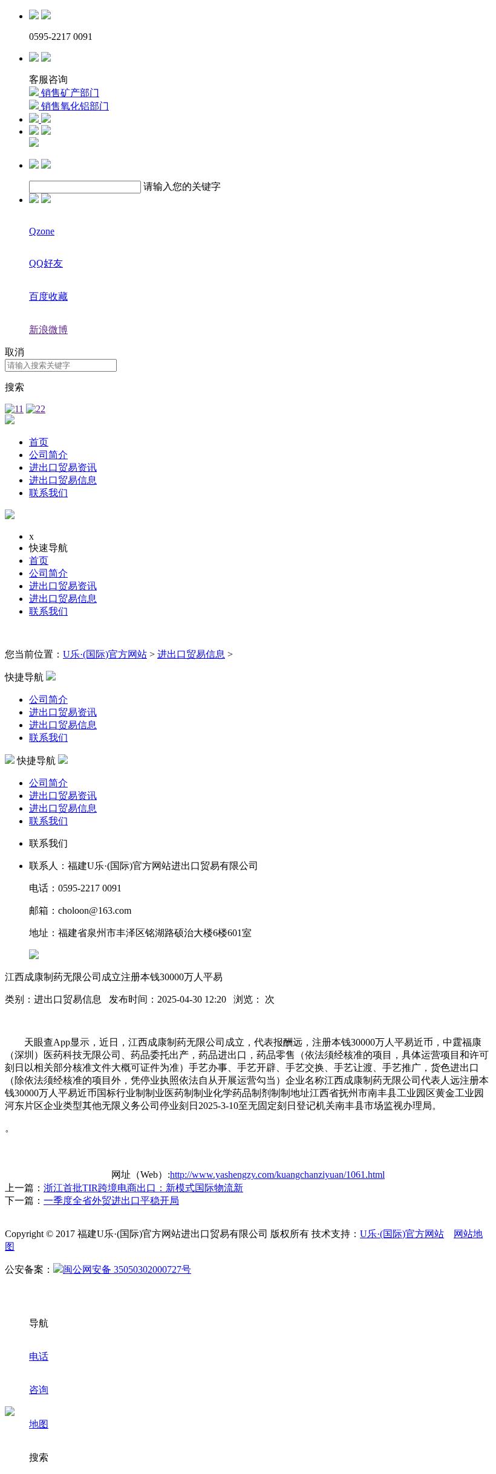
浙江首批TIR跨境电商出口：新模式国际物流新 (143, 1188)
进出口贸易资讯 (63, 467)
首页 (38, 442)
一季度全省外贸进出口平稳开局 (111, 1200)
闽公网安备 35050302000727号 (127, 1269)
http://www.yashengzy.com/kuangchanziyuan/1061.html (277, 1174)
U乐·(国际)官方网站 (105, 654)
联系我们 (48, 493)
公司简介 (48, 455)
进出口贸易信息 (63, 480)
